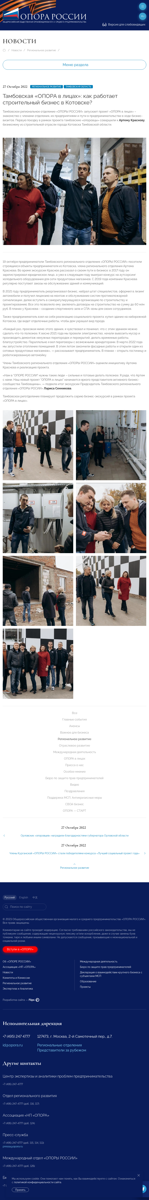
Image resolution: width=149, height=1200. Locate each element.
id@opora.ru (13, 1045)
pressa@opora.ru (13, 1146)
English (23, 897)
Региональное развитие (41, 50)
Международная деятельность (74, 752)
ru (142, 16)
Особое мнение (75, 771)
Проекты (85, 986)
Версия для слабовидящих (126, 24)
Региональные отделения (59, 1045)
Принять (20, 1189)
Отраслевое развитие (74, 745)
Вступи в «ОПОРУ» (20, 949)
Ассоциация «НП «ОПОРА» (19, 967)
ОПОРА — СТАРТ (74, 810)
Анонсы (74, 726)
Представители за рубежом (61, 1050)
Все (74, 713)
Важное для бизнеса (74, 732)
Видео (74, 784)
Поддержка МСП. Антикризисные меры (74, 797)
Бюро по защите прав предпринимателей (74, 778)
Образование (88, 981)
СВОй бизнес (74, 804)
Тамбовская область (78, 86)
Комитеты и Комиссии (16, 977)
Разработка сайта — (19, 999)
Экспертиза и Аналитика (18, 988)
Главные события (74, 719)
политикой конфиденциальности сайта (37, 1182)
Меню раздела (75, 65)
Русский (10, 897)
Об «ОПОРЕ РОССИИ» (17, 961)
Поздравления (74, 791)
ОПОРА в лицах (74, 758)
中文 (35, 897)
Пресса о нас (74, 765)
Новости (16, 50)
